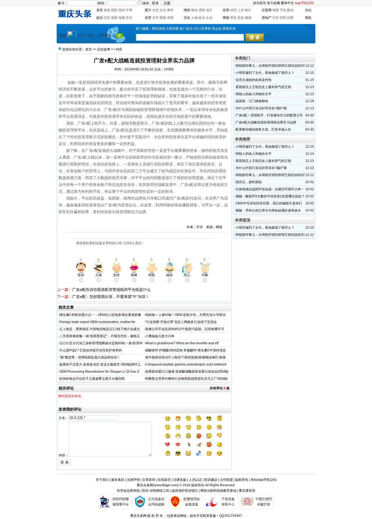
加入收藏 (273, 3)
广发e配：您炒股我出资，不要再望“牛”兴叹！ (111, 296)
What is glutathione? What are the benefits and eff (181, 343)
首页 (99, 10)
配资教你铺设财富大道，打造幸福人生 (263, 129)
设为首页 (259, 3)
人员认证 (195, 480)
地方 (209, 10)
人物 (194, 18)
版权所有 (241, 480)
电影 (114, 18)
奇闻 (170, 18)
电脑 (275, 10)
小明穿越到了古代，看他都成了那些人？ (265, 73)
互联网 (267, 10)
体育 (148, 18)
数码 (290, 10)
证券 (226, 10)
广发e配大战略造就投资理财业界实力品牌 (266, 122)
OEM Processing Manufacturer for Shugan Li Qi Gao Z (99, 371)
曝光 (194, 10)
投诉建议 (210, 480)
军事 (129, 10)
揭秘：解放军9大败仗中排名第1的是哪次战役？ (270, 196)
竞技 (240, 18)
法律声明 (133, 480)
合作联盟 (226, 480)
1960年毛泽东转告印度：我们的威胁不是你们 (269, 203)
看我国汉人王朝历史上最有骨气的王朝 (263, 87)
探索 (163, 18)
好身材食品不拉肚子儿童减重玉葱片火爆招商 (92, 379)
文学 (155, 18)
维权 (187, 10)
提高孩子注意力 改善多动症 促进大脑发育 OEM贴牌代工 (100, 364)
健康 (248, 18)
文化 (163, 10)
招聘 (283, 18)
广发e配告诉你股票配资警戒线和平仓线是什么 (111, 289)
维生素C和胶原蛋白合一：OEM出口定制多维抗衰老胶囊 (100, 315)
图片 (148, 10)
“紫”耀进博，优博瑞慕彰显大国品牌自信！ (89, 357)
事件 (170, 10)
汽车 (275, 18)
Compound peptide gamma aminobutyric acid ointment (185, 364)
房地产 (267, 18)
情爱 (290, 18)
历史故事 (103, 49)
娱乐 (99, 18)
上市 (240, 10)
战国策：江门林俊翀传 (252, 101)
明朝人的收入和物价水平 (254, 94)
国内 (121, 10)
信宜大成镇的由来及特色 (254, 80)
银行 (248, 10)
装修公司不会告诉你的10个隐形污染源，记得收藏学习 (184, 329)
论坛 (308, 10)
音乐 (129, 18)
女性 (155, 10)
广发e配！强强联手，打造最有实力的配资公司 (269, 115)
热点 (202, 18)
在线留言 (164, 480)
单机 (233, 18)
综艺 (107, 18)
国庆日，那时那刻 (249, 182)
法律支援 (179, 480)
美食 (107, 10)
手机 (283, 10)
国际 (114, 10)
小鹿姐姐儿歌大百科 (160, 336)
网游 (226, 18)
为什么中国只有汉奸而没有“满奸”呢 (261, 108)
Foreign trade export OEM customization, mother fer (97, 322)
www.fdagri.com (166, 485)
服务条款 (117, 480)
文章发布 (148, 480)
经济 (233, 10)
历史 (187, 18)
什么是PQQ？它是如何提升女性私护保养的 (90, 350)
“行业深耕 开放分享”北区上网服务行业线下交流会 (181, 322)
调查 (202, 10)
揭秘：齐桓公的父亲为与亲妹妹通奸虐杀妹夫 (268, 210)
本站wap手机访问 (264, 480)
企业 (209, 18)
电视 (121, 18)
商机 (308, 18)
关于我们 (102, 480)
